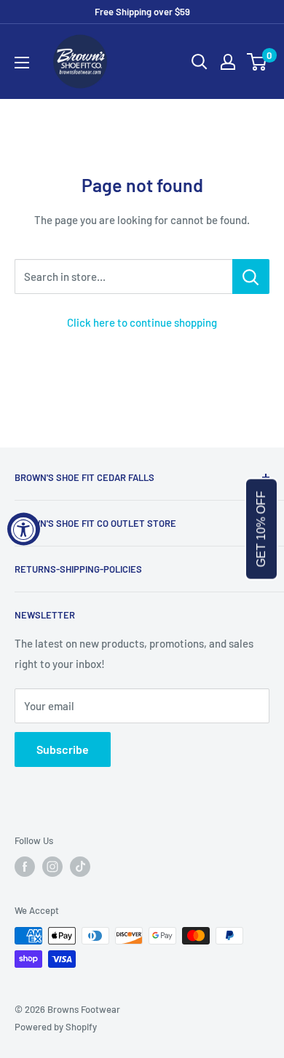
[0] (257, 62)
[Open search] (200, 62)
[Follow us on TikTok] (80, 866)
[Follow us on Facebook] (25, 866)
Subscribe (62, 749)
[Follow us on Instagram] (52, 866)
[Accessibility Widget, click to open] (23, 529)
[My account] (228, 62)
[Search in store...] (250, 276)
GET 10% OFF (261, 529)
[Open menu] (22, 62)
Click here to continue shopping (142, 322)
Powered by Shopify (56, 1027)
